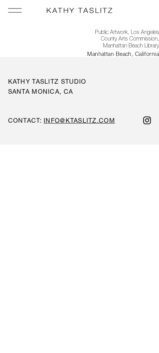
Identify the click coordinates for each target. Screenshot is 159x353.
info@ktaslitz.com (79, 120)
